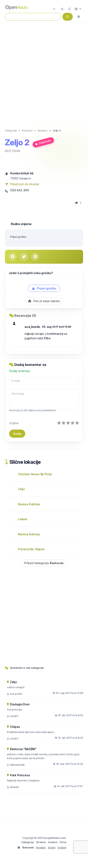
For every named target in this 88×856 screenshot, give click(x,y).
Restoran (12, 151)
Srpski (51, 847)
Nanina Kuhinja (29, 504)
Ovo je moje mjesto (46, 301)
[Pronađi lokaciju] (78, 17)
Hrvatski (41, 847)
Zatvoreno (44, 142)
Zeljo (21, 489)
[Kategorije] (69, 9)
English (62, 847)
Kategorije (27, 842)
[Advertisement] (44, 71)
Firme (63, 842)
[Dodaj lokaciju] (54, 9)
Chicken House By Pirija (35, 474)
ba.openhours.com (55, 837)
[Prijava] (61, 9)
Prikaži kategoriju (44, 563)
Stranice (41, 842)
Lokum (22, 519)
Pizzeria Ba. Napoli (31, 549)
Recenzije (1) (25, 316)
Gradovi (53, 842)
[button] (78, 9)
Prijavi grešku (18, 236)
